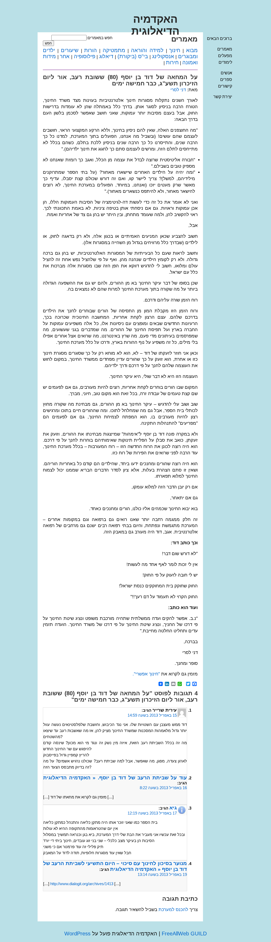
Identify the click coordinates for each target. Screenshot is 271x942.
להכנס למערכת (173, 909)
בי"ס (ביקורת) (133, 56)
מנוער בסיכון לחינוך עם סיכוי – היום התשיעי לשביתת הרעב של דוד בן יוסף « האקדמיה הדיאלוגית (115, 866)
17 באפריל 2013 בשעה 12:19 (152, 813)
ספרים (226, 79)
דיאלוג (106, 56)
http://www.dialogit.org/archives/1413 (81, 883)
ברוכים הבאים (219, 38)
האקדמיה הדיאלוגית (155, 25)
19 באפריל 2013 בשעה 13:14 (162, 874)
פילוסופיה (84, 56)
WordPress (77, 933)
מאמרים (224, 49)
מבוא (192, 50)
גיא (173, 808)
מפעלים (225, 55)
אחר (65, 56)
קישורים (225, 86)
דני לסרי (178, 89)
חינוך (174, 50)
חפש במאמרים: (99, 37)
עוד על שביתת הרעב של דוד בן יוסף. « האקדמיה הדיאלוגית (115, 777)
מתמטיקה (114, 50)
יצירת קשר (222, 96)
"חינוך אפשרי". (146, 673)
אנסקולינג (163, 56)
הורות (90, 50)
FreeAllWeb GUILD (184, 933)
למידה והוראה (147, 50)
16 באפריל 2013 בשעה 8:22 (163, 787)
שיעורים (70, 50)
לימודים (225, 62)
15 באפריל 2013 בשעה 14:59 (152, 715)
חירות (172, 62)
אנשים (226, 73)
